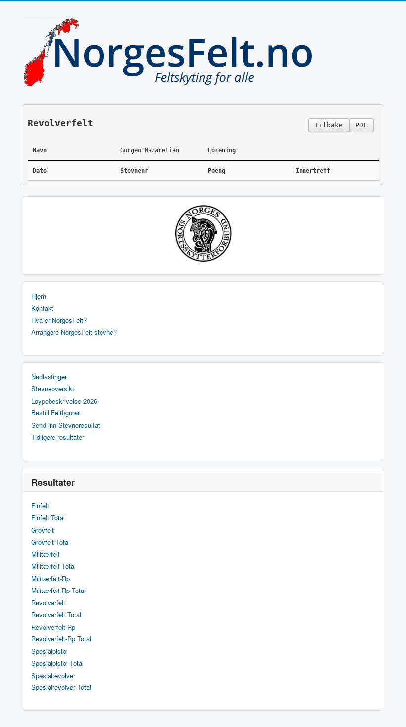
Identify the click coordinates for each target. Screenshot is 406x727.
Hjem (38, 296)
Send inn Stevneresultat (65, 425)
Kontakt (42, 308)
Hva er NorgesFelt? (59, 320)
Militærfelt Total (53, 566)
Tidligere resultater (57, 437)
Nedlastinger (49, 376)
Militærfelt (45, 554)
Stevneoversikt (52, 388)
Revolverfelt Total (56, 614)
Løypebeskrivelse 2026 (64, 401)
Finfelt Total (48, 517)
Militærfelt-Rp (50, 578)
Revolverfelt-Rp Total (61, 639)
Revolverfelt (48, 602)
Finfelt (40, 505)
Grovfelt (42, 530)
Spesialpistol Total (57, 663)
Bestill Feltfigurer (55, 413)
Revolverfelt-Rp (53, 627)
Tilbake (329, 125)
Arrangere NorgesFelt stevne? (74, 332)
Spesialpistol (49, 651)
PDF (361, 125)
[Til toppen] (390, 711)
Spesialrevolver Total (61, 687)
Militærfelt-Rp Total (58, 590)
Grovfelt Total (50, 542)
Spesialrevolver (53, 675)
